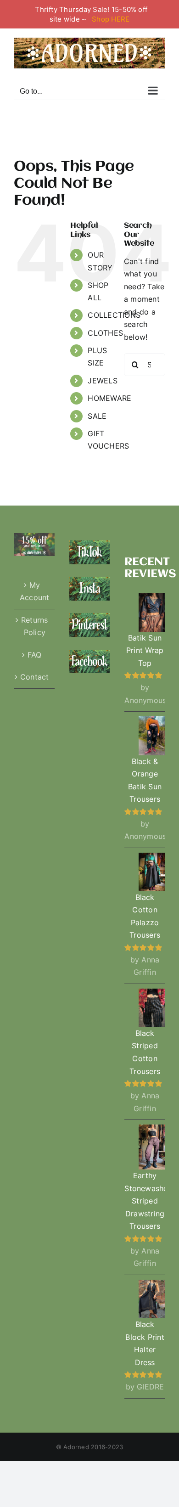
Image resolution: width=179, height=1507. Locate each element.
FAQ (35, 654)
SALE (97, 416)
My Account (35, 591)
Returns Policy (34, 626)
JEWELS (102, 380)
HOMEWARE (109, 398)
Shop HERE (110, 19)
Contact (34, 676)
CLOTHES (105, 332)
